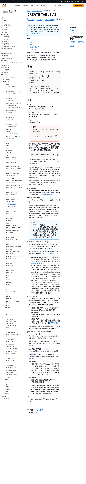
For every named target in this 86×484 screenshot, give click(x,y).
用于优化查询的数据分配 (47, 254)
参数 (31, 44)
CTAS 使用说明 (34, 47)
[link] (49, 11)
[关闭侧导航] (23, 10)
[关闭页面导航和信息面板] (83, 25)
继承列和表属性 (54, 323)
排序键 (31, 345)
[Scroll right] (46, 5)
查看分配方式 (37, 263)
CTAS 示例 (33, 49)
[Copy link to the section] (26, 66)
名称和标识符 (49, 194)
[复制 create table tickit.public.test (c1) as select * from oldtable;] (58, 154)
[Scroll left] (14, 5)
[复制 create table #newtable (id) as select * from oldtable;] (56, 136)
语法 (31, 42)
